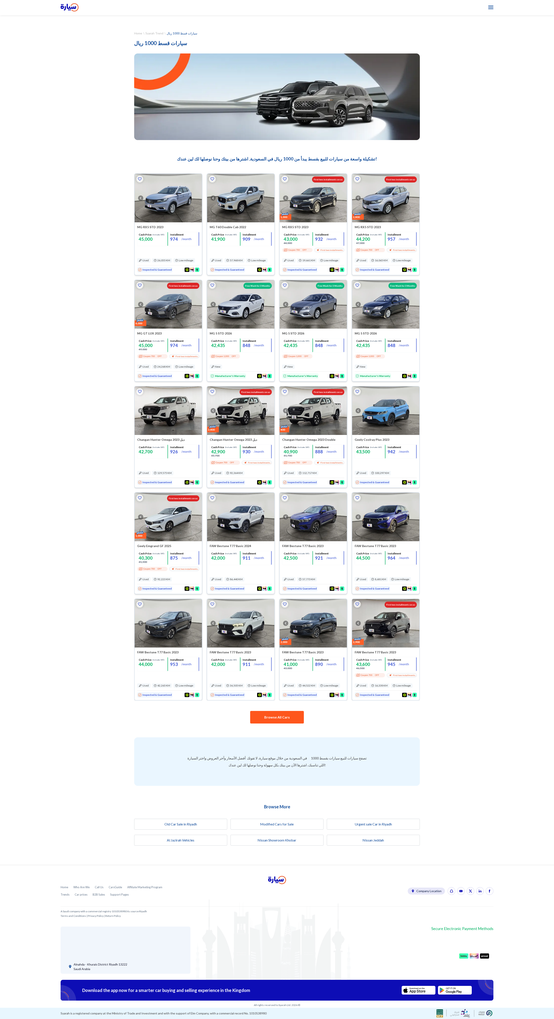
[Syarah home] (70, 7)
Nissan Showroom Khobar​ (277, 840)
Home (138, 33)
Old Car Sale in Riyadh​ (180, 824)
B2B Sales (99, 894)
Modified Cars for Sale (277, 824)
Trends (65, 894)
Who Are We (81, 887)
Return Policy (113, 915)
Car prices (81, 894)
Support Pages (119, 894)
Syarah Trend (154, 33)
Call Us (99, 887)
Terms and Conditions (73, 915)
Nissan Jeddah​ (373, 840)
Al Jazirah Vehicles (180, 840)
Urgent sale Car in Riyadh (373, 824)
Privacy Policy (96, 915)
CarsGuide (115, 887)
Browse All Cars (277, 717)
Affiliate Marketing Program (144, 887)
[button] (139, 179)
